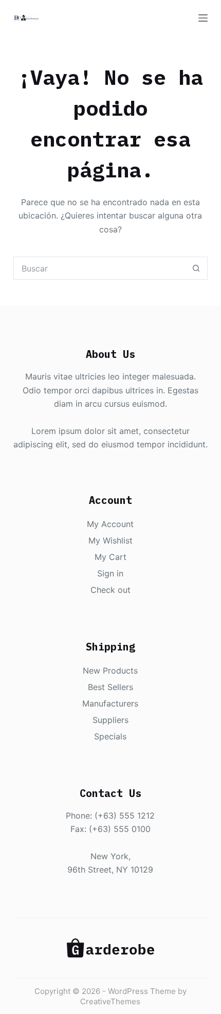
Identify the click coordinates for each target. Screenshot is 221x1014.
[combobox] (99, 268)
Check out (110, 590)
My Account (110, 524)
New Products (110, 670)
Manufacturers (110, 703)
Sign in (110, 573)
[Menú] (203, 18)
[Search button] (196, 268)
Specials (110, 736)
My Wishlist (110, 540)
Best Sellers (110, 687)
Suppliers (110, 720)
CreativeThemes (110, 1001)
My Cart (110, 557)
